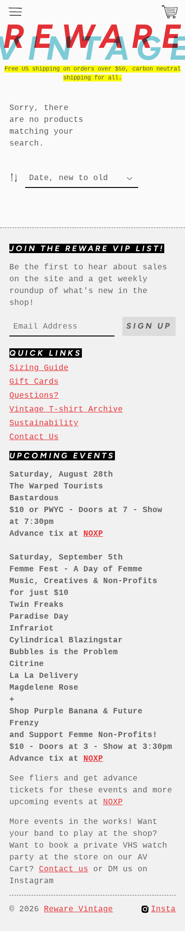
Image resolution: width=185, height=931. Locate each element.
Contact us (63, 869)
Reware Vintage (78, 909)
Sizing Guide (39, 368)
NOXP (113, 802)
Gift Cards (34, 381)
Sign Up (149, 326)
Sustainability (43, 423)
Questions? (34, 395)
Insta (163, 909)
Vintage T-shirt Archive (66, 409)
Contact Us (34, 437)
